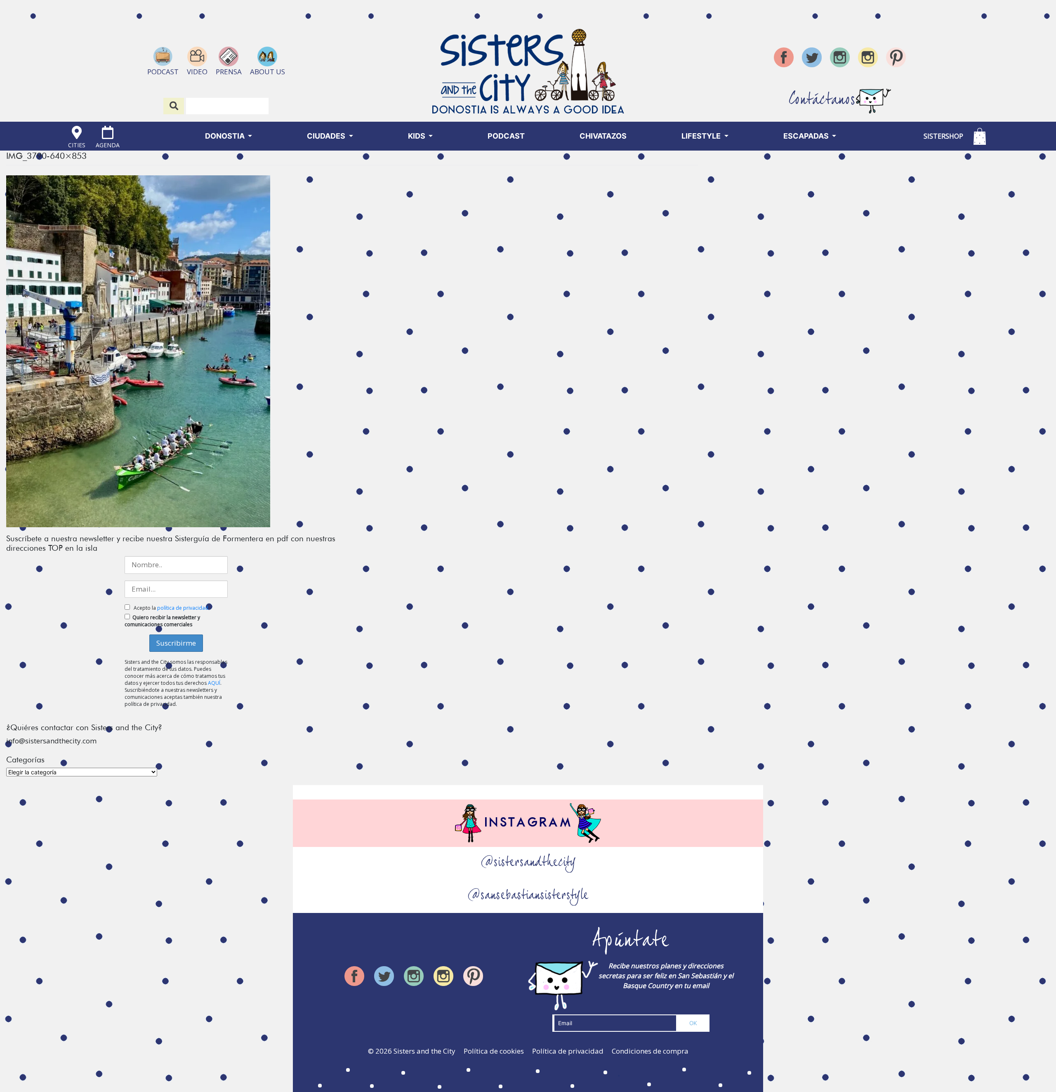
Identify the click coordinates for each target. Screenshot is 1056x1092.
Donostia (225, 136)
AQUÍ (214, 682)
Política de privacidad (567, 1051)
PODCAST (506, 136)
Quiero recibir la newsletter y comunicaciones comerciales (162, 621)
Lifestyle (701, 136)
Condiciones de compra (650, 1051)
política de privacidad (182, 607)
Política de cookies (494, 1051)
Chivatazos (603, 136)
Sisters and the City (424, 1051)
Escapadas (806, 136)
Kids (417, 136)
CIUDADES (327, 136)
